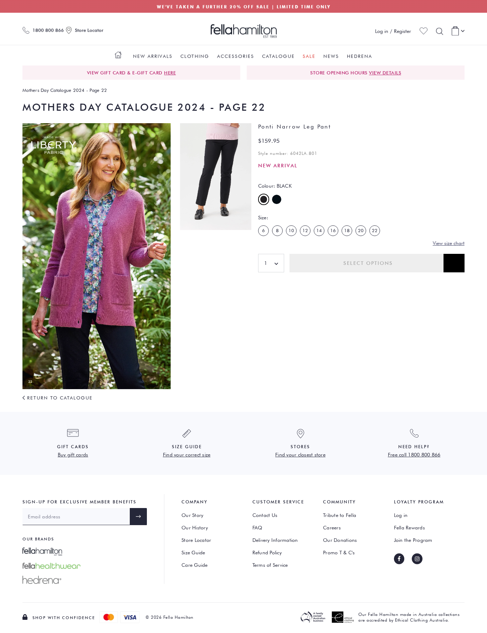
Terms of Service (270, 565)
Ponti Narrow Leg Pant (294, 126)
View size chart (449, 243)
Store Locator (196, 540)
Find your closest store (300, 454)
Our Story (192, 515)
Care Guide (194, 565)
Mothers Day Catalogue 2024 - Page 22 (64, 90)
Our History (194, 527)
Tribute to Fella (339, 515)
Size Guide (193, 552)
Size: (263, 217)
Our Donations (340, 540)
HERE (170, 72)
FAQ (257, 527)
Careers (332, 527)
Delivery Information (275, 540)
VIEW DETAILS (385, 72)
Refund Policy (267, 552)
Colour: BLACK (275, 186)
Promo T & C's (339, 552)
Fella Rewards (409, 527)
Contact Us (265, 515)
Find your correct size (187, 454)
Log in (401, 515)
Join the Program (413, 540)
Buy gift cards (73, 454)
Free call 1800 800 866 (414, 454)
